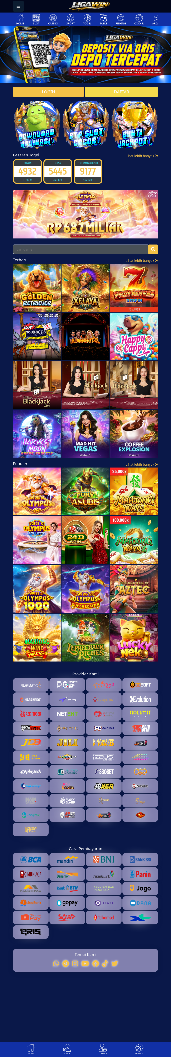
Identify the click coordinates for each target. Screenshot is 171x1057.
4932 (27, 171)
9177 (88, 171)
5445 (58, 171)
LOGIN (48, 92)
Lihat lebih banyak (140, 155)
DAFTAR (121, 92)
